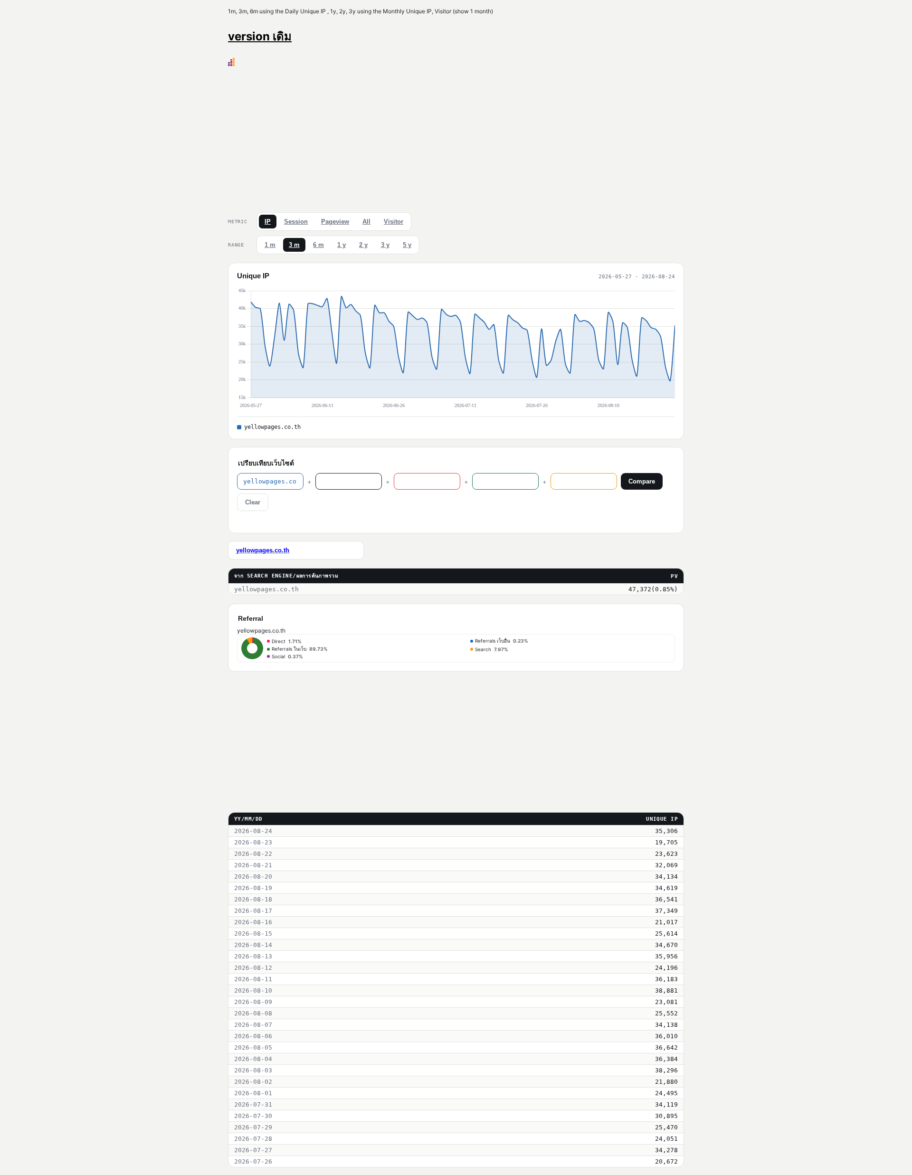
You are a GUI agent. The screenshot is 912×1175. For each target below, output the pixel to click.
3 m (294, 244)
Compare (641, 481)
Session (296, 221)
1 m (270, 244)
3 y (385, 244)
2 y (363, 244)
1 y (341, 244)
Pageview (335, 221)
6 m (318, 244)
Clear (252, 502)
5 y (407, 244)
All (366, 221)
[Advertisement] (456, 137)
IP (268, 221)
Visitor (393, 221)
